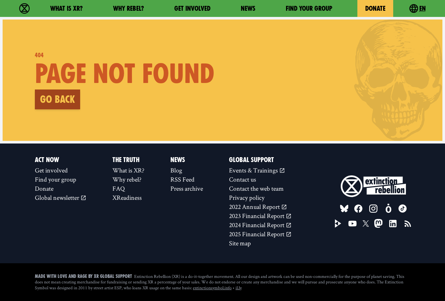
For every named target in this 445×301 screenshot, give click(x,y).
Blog (176, 170)
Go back (57, 99)
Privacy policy (247, 197)
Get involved (192, 8)
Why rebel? (128, 8)
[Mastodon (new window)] (378, 223)
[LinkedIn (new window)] (392, 223)
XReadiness (127, 197)
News (248, 8)
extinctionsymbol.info (212, 288)
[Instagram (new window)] (373, 208)
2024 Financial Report (257, 225)
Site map (240, 243)
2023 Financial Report (257, 216)
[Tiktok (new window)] (402, 208)
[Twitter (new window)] (366, 223)
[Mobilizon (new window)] (388, 208)
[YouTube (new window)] (352, 223)
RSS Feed (182, 179)
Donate (375, 8)
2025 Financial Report (257, 234)
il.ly (239, 288)
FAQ (118, 188)
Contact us (242, 179)
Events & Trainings (254, 170)
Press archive (186, 188)
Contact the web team (256, 188)
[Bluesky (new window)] (344, 208)
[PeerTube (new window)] (338, 223)
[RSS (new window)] (407, 223)
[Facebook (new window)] (358, 208)
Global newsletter (57, 197)
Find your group (309, 8)
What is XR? (66, 8)
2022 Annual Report (255, 206)
